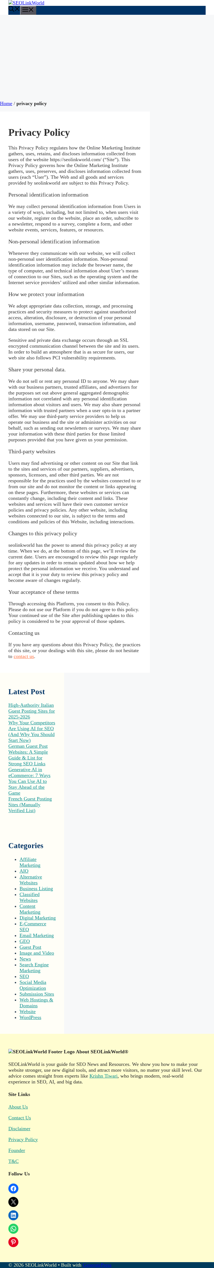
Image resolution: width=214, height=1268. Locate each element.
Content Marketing (30, 909)
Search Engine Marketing (34, 967)
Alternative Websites (31, 879)
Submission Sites (37, 994)
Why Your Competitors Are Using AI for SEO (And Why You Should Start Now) (31, 731)
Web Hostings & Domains (36, 1002)
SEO (24, 976)
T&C (13, 1161)
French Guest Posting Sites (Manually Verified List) (30, 804)
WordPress (30, 1017)
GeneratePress (97, 1265)
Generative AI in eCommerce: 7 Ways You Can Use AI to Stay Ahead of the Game (29, 781)
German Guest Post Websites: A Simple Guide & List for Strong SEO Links (28, 754)
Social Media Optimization (33, 985)
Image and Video (37, 953)
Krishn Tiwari (103, 1076)
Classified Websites (30, 897)
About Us (18, 1107)
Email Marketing (37, 935)
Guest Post (30, 947)
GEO (25, 941)
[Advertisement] (107, 57)
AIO (24, 871)
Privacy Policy (23, 1139)
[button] (14, 9)
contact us (24, 656)
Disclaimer (19, 1128)
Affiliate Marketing (30, 862)
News (25, 959)
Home (6, 103)
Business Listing (36, 888)
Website (28, 1011)
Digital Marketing (38, 918)
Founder (16, 1150)
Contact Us (19, 1118)
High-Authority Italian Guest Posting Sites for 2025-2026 (31, 711)
